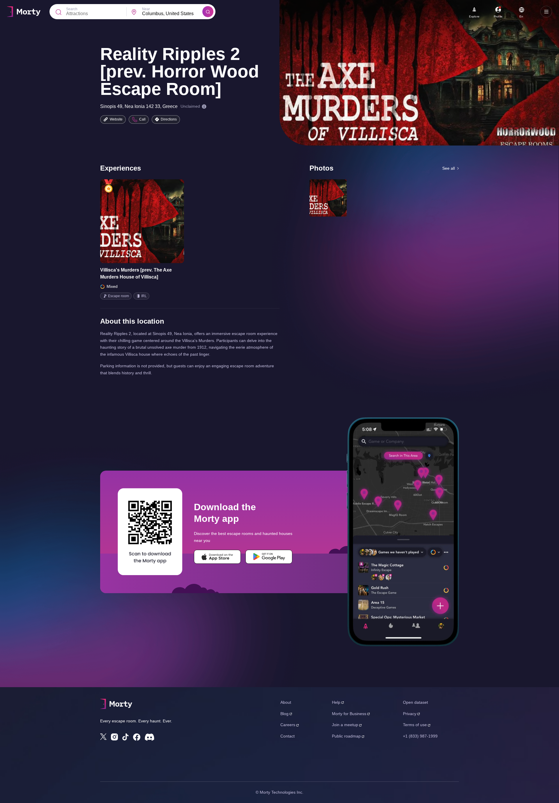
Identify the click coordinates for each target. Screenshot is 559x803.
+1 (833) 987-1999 (420, 736)
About (285, 702)
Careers (287, 724)
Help (336, 702)
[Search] (207, 11)
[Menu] (546, 11)
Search (71, 9)
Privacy (409, 713)
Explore (474, 16)
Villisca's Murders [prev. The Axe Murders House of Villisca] (136, 273)
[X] (103, 736)
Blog (284, 713)
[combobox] (172, 13)
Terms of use (415, 724)
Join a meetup (345, 724)
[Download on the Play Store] (268, 557)
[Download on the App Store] (217, 557)
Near (146, 9)
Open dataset (415, 702)
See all (448, 168)
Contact (287, 736)
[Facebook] (136, 737)
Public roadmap (346, 736)
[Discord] (149, 737)
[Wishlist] (134, 221)
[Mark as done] (150, 221)
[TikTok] (125, 737)
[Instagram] (114, 736)
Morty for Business (349, 713)
